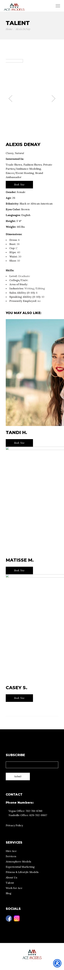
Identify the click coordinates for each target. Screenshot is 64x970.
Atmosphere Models (18, 861)
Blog (8, 893)
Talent (10, 882)
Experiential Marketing (20, 866)
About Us (11, 877)
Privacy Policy (14, 825)
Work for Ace (14, 888)
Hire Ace (11, 851)
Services (11, 856)
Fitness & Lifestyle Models (22, 872)
